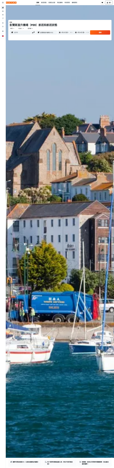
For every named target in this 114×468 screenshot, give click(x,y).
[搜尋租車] (3, 14)
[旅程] (3, 31)
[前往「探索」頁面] (3, 23)
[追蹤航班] (3, 26)
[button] (3, 2)
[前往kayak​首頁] (11, 3)
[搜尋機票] (3, 7)
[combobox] (12, 28)
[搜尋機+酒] (3, 18)
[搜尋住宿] (3, 11)
